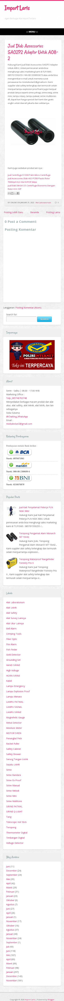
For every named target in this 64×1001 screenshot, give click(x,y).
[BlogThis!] (12, 193)
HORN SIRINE (13, 675)
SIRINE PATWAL (14, 806)
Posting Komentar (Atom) (28, 307)
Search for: (11, 314)
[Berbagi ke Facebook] (18, 193)
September (11, 874)
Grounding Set (13, 659)
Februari (10, 891)
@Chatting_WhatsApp (17, 416)
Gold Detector (13, 654)
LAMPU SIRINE (13, 712)
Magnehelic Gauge (15, 717)
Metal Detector (14, 722)
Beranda (34, 212)
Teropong (11, 827)
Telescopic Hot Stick (16, 822)
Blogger (51, 999)
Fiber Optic (11, 639)
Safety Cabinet (13, 748)
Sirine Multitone (14, 801)
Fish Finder (11, 649)
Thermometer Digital (16, 832)
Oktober (10, 900)
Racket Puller (12, 743)
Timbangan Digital (15, 837)
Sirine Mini (11, 795)
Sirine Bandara (13, 775)
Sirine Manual (13, 785)
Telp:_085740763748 (16, 398)
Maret (9, 887)
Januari (9, 896)
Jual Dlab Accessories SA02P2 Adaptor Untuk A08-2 (33, 52)
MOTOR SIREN (13, 733)
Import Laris (17, 8)
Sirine (9, 769)
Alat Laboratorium (43, 202)
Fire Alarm (11, 644)
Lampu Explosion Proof (18, 691)
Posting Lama (53, 212)
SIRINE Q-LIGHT (14, 811)
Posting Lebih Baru (13, 212)
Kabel (9, 680)
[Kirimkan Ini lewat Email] (9, 193)
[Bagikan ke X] (15, 193)
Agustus (10, 904)
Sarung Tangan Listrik (17, 759)
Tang (8, 816)
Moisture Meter (14, 727)
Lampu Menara (14, 696)
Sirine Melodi (12, 790)
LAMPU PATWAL (14, 701)
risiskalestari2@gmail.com (19, 423)
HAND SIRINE (13, 665)
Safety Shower (13, 754)
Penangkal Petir (14, 738)
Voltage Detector (14, 842)
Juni (8, 866)
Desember (11, 870)
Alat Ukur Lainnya (15, 623)
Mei (8, 879)
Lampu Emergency (15, 686)
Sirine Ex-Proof (13, 780)
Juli (7, 946)
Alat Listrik (11, 607)
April (8, 883)
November (11, 921)
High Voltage (12, 670)
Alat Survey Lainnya (16, 618)
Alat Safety (11, 612)
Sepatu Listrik (13, 764)
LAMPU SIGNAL (14, 706)
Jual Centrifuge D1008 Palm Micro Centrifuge (29, 175)
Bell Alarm (11, 628)
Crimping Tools (13, 633)
